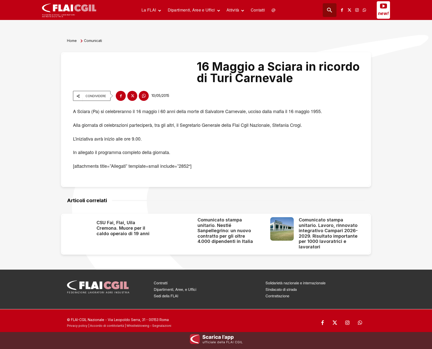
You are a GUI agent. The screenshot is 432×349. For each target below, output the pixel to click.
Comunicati (93, 40)
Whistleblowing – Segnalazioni (148, 326)
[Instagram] (357, 10)
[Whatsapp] (365, 10)
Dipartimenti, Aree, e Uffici (175, 289)
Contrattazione (277, 295)
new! (383, 13)
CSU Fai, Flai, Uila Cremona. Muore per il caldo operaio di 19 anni (123, 228)
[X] (132, 96)
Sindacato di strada (281, 289)
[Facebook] (342, 10)
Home (72, 40)
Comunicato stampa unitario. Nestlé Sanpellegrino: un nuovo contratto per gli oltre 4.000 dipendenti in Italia (225, 230)
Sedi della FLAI (166, 295)
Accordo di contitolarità (107, 326)
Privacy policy (77, 326)
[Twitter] (349, 10)
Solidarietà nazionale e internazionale (296, 282)
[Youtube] (383, 5)
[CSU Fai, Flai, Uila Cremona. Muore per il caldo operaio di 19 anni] (80, 229)
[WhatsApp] (144, 96)
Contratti (161, 282)
